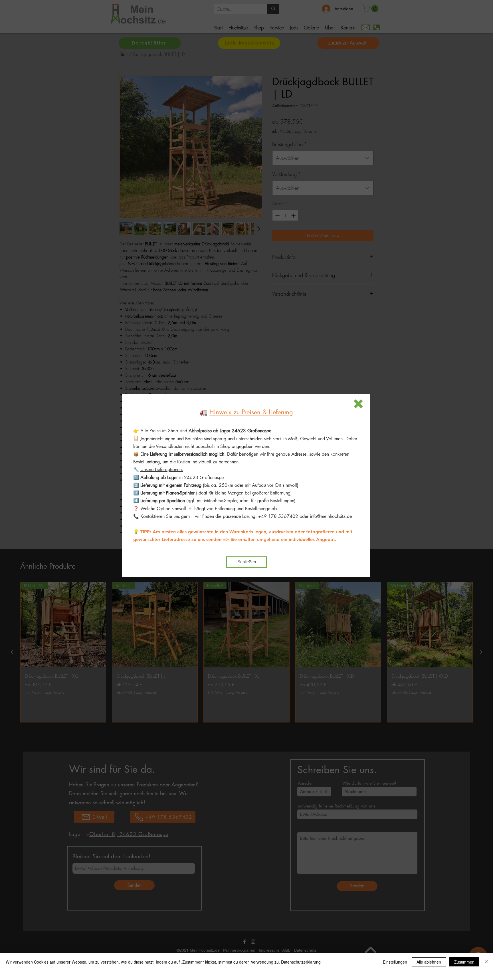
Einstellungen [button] (395, 962)
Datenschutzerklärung (301, 962)
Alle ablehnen (429, 962)
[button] (358, 403)
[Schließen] (486, 961)
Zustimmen (464, 962)
